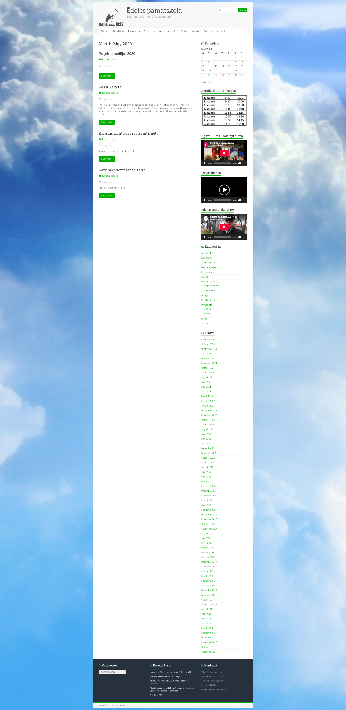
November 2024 (209, 363)
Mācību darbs (207, 281)
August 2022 (207, 467)
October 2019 (208, 571)
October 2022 (208, 458)
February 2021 (208, 510)
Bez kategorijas (208, 267)
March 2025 (207, 358)
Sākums (105, 31)
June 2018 (206, 614)
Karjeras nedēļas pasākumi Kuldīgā (165, 676)
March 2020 (207, 547)
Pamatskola (134, 31)
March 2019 (207, 576)
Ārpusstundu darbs (168, 31)
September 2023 (209, 424)
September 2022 (209, 462)
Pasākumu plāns (209, 300)
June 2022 (206, 472)
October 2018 (208, 599)
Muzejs (204, 295)
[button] (224, 190)
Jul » (210, 82)
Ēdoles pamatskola (154, 10)
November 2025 (209, 339)
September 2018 (209, 604)
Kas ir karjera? (111, 87)
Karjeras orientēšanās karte (122, 170)
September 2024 (209, 372)
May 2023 (206, 439)
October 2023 (208, 420)
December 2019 (209, 562)
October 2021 (208, 500)
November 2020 (209, 519)
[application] (224, 153)
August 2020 (207, 533)
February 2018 (208, 633)
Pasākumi (208, 313)
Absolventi (206, 253)
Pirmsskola (149, 31)
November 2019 (209, 566)
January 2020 (207, 557)
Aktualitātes (118, 31)
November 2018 (209, 595)
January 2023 (207, 443)
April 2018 (206, 623)
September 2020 (209, 528)
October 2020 (208, 524)
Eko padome (108, 59)
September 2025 (209, 349)
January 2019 (207, 585)
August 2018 (207, 609)
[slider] (222, 200)
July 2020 (206, 538)
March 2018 (207, 628)
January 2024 (207, 405)
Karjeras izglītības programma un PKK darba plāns (171, 672)
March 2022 (207, 481)
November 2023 (209, 415)
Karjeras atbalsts (110, 93)
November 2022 (209, 453)
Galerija (195, 31)
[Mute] (239, 163)
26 (209, 75)
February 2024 (208, 401)
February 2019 (208, 581)
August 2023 (207, 429)
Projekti (184, 31)
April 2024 (206, 391)
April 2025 (206, 353)
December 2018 (209, 590)
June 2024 (206, 382)
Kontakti (221, 31)
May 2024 (206, 387)
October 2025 (208, 344)
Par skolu (208, 31)
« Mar (204, 82)
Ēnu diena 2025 (156, 695)
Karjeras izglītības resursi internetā (128, 133)
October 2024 (208, 368)
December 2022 (209, 448)
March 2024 (207, 396)
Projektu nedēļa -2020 (117, 53)
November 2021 (209, 495)
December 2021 (209, 491)
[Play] (205, 163)
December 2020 (209, 514)
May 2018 (206, 618)
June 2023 (206, 434)
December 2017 (209, 637)
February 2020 (208, 552)
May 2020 (206, 543)
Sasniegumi (209, 290)
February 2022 (208, 486)
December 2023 (209, 410)
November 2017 (209, 642)
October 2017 (208, 647)
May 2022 (206, 476)
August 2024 (207, 377)
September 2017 (209, 652)
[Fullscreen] (243, 163)
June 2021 (206, 505)
